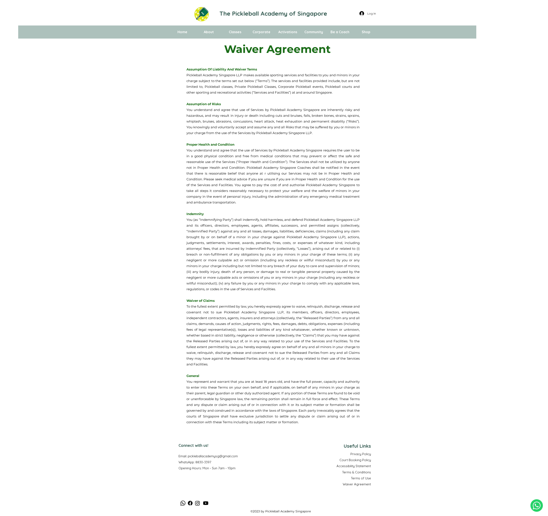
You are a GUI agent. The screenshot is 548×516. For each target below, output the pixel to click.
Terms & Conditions (356, 472)
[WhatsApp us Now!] (537, 505)
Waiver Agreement (357, 484)
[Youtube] (206, 503)
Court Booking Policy (355, 460)
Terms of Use (361, 478)
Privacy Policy (360, 454)
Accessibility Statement (354, 466)
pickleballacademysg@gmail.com (213, 456)
